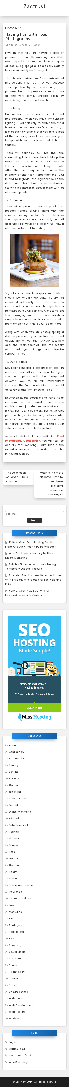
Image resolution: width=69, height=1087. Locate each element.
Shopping (15, 945)
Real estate (16, 932)
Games (14, 858)
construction (17, 798)
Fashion (14, 832)
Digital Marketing (20, 812)
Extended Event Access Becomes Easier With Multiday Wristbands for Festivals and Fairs (33, 580)
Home (13, 878)
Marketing (15, 912)
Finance (14, 838)
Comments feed (20, 1055)
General (14, 865)
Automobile (16, 758)
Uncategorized (18, 992)
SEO (11, 938)
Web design (16, 998)
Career (13, 785)
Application (16, 752)
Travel (13, 985)
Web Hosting (17, 1012)
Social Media (17, 952)
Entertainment (18, 825)
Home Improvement (22, 885)
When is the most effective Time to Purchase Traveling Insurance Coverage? (51, 483)
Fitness (13, 845)
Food (12, 852)
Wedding (15, 1018)
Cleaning (15, 792)
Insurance (15, 892)
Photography (13, 28)
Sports (13, 965)
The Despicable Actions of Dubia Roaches (17, 477)
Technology (17, 972)
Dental (13, 805)
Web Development (21, 1005)
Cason (37, 45)
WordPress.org (18, 1062)
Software (15, 958)
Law (11, 905)
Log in (13, 1042)
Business (14, 778)
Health (13, 872)
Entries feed (17, 1049)
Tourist (13, 978)
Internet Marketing (21, 898)
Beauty (13, 765)
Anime (13, 745)
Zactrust (34, 6)
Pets (12, 918)
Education (15, 818)
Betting (14, 772)
